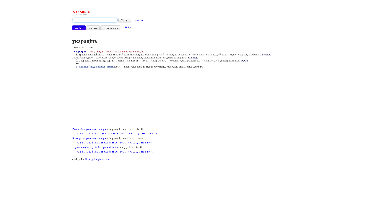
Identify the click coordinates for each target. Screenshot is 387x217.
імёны (128, 27)
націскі (139, 20)
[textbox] (95, 20)
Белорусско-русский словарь (89, 138)
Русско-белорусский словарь (89, 129)
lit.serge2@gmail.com (97, 159)
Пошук (125, 20)
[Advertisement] (196, 92)
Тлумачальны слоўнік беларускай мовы (95, 147)
